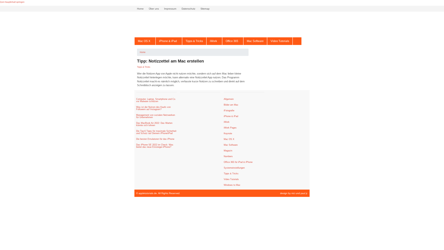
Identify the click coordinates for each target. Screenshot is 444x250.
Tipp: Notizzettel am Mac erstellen (170, 61)
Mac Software (255, 41)
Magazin (228, 150)
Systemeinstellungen (234, 167)
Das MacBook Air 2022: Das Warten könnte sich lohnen (154, 124)
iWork (213, 41)
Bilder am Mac (231, 104)
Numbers (228, 156)
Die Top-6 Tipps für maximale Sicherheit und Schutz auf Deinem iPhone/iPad (156, 132)
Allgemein (229, 99)
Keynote (228, 133)
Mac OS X (144, 41)
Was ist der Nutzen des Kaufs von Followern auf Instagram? (153, 108)
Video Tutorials (280, 41)
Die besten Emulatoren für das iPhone (155, 139)
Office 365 (232, 41)
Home (140, 8)
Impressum (170, 8)
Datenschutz (188, 8)
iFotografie (229, 110)
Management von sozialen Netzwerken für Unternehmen (155, 116)
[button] (145, 41)
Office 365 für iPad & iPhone (238, 162)
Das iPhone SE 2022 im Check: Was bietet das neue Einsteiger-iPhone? (154, 145)
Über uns (154, 8)
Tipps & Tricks (194, 41)
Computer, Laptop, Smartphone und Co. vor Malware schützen (156, 100)
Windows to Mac (232, 185)
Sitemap (205, 8)
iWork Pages (230, 127)
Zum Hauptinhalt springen (12, 2)
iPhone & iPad (168, 41)
